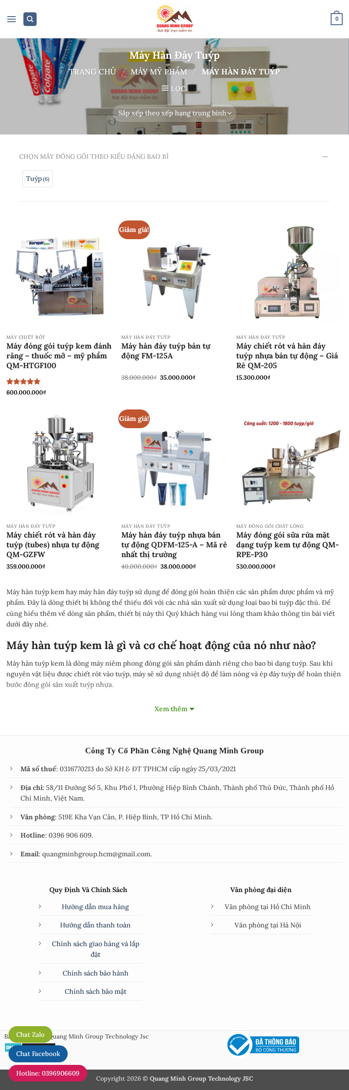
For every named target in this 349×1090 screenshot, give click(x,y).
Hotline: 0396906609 (48, 1073)
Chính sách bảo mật (95, 991)
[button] (11, 19)
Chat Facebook (38, 1054)
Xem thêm (170, 708)
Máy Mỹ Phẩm (159, 72)
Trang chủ (92, 72)
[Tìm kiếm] (30, 19)
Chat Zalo (30, 1034)
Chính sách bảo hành (96, 973)
